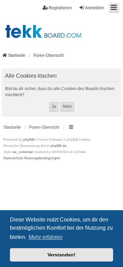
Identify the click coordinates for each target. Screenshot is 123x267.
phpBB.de (59, 146)
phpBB (28, 139)
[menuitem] (13, 158)
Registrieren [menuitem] (60, 7)
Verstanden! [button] (61, 254)
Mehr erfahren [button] (46, 237)
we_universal (22, 152)
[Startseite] (61, 31)
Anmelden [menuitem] (94, 7)
